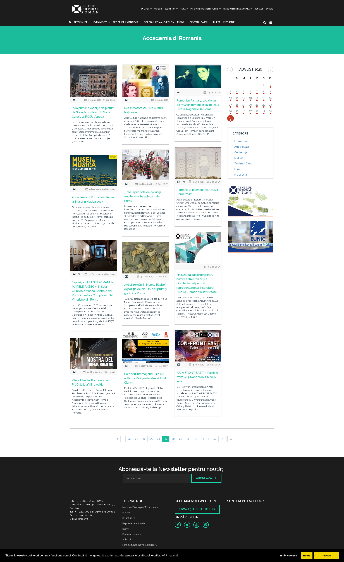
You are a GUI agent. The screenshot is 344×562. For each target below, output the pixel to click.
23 (136, 438)
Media (183, 9)
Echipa (126, 512)
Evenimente (100, 22)
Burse (216, 22)
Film (237, 169)
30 (188, 438)
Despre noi (170, 9)
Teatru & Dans (243, 163)
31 (195, 438)
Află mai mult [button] (170, 555)
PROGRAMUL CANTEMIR (125, 22)
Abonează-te (206, 478)
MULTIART (240, 174)
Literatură (240, 141)
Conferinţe (240, 152)
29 (180, 438)
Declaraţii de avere (132, 534)
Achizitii (126, 539)
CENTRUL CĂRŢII (198, 22)
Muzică (238, 158)
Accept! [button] (326, 555)
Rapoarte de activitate (133, 523)
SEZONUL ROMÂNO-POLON (159, 22)
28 (173, 438)
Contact (258, 9)
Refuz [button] (306, 555)
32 (202, 438)
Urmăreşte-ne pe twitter (197, 509)
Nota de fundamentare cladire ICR (140, 545)
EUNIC (180, 22)
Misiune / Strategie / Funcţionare (140, 507)
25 (151, 438)
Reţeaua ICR (81, 22)
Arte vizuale (241, 146)
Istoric (125, 528)
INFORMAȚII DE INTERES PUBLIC (204, 9)
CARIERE (269, 9)
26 (158, 438)
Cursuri (158, 9)
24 (143, 438)
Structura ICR (129, 518)
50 (214, 438)
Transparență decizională (236, 9)
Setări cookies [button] (288, 555)
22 (129, 438)
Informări (229, 22)
